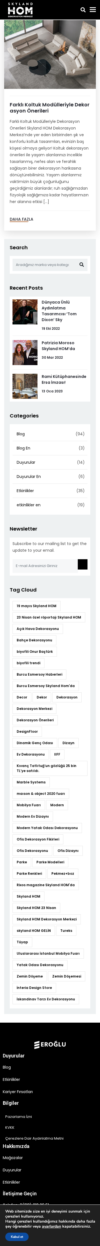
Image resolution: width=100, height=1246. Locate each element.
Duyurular (26, 462)
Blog (21, 434)
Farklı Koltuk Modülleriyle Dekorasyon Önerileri (49, 107)
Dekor (42, 697)
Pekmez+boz (62, 873)
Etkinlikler (25, 490)
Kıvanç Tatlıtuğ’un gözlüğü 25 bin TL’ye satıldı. (46, 768)
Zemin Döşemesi (66, 976)
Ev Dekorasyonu (31, 754)
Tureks (66, 930)
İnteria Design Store (34, 987)
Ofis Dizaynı (68, 850)
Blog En (23, 448)
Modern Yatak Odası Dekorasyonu (47, 827)
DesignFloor (27, 731)
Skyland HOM (28, 896)
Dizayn (68, 743)
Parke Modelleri (50, 862)
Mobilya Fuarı (29, 805)
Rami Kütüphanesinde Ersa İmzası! (64, 379)
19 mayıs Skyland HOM (36, 606)
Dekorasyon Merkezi (34, 708)
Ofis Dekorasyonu (32, 850)
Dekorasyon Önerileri (35, 720)
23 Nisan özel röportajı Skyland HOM (49, 617)
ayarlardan (51, 1226)
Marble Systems (31, 782)
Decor (22, 697)
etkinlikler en (29, 505)
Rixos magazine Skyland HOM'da (46, 885)
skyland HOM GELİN (34, 930)
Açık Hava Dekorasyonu (38, 628)
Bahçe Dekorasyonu (34, 640)
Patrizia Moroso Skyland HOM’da (58, 345)
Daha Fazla (21, 219)
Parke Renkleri (29, 873)
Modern (57, 805)
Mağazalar (13, 1158)
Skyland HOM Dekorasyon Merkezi (47, 919)
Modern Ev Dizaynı (33, 816)
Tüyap (22, 942)
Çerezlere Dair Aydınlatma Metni (34, 1138)
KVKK (9, 1127)
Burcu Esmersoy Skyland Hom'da (46, 685)
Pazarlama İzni (18, 1116)
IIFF (57, 754)
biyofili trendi (28, 663)
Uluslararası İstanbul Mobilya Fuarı (48, 953)
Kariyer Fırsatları (18, 1091)
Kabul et (17, 1237)
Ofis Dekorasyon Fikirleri (38, 839)
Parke (22, 862)
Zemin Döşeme (30, 976)
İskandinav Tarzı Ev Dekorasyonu (46, 999)
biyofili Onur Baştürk (35, 651)
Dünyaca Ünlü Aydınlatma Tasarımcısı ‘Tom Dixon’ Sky (59, 311)
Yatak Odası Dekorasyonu (40, 964)
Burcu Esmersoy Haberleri (39, 674)
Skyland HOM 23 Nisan (36, 907)
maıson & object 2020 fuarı (41, 793)
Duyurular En (29, 476)
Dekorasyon (67, 697)
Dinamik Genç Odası (35, 743)
